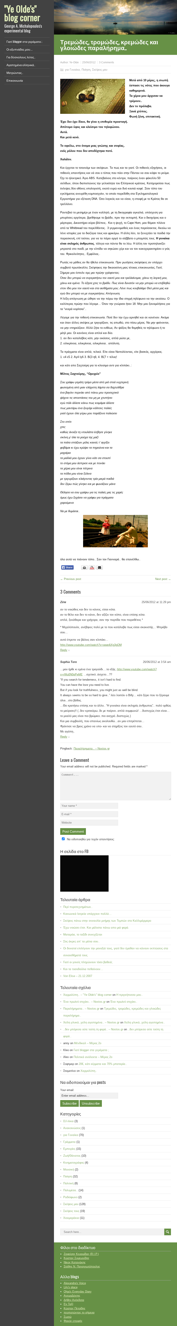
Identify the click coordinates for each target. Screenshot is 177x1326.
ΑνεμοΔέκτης (72, 1295)
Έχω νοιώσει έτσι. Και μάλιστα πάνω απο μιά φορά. (96, 927)
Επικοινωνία (14, 80)
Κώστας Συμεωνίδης (76, 1258)
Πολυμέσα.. (70, 1190)
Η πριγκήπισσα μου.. (129, 994)
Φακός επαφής (73, 1321)
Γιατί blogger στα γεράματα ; (24, 41)
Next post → (163, 579)
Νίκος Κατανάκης (74, 1262)
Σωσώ (67, 1316)
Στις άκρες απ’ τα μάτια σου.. (81, 941)
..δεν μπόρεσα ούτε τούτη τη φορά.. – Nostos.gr (93, 1029)
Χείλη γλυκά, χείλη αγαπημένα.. (144, 1022)
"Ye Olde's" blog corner (22, 13)
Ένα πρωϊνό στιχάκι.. (123, 1001)
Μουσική (68, 1169)
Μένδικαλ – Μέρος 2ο (87, 1043)
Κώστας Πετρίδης (74, 1308)
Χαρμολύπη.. (89, 1070)
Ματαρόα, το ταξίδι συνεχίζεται (82, 934)
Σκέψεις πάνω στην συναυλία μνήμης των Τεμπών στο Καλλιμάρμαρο (107, 920)
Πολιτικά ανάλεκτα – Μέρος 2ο (93, 1057)
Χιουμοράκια (71, 1218)
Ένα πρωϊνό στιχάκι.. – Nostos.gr (84, 1001)
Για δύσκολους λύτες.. (20, 57)
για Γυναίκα (72, 69)
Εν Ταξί (68, 1304)
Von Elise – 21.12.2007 (77, 976)
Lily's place (70, 1287)
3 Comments (106, 62)
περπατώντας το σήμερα (79, 1312)
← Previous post (70, 579)
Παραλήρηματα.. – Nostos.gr (92, 748)
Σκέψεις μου (99, 69)
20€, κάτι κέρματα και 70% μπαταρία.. (103, 1064)
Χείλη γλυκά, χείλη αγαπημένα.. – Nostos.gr (91, 1022)
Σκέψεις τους (71, 1211)
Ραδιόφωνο (70, 1197)
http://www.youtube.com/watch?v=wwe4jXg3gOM (91, 644)
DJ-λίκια (68, 1121)
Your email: (67, 1090)
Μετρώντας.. (14, 72)
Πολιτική (68, 1183)
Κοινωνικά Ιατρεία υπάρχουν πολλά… (87, 913)
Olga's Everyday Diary (78, 1291)
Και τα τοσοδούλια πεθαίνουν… (83, 969)
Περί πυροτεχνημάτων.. (78, 906)
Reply (63, 650)
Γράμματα (69, 1141)
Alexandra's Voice (75, 1283)
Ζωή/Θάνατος (72, 1155)
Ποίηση (86, 69)
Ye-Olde (74, 62)
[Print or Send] (92, 568)
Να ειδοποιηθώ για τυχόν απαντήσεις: (91, 839)
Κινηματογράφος (73, 1162)
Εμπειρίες (69, 1148)
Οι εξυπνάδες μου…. (19, 49)
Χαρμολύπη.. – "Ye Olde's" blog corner (87, 994)
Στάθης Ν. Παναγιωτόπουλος (82, 1266)
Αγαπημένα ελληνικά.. (20, 64)
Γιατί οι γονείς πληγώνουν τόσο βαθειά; (88, 962)
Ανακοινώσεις (72, 1128)
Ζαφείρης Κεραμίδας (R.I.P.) (81, 1254)
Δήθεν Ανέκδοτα (74, 1300)
